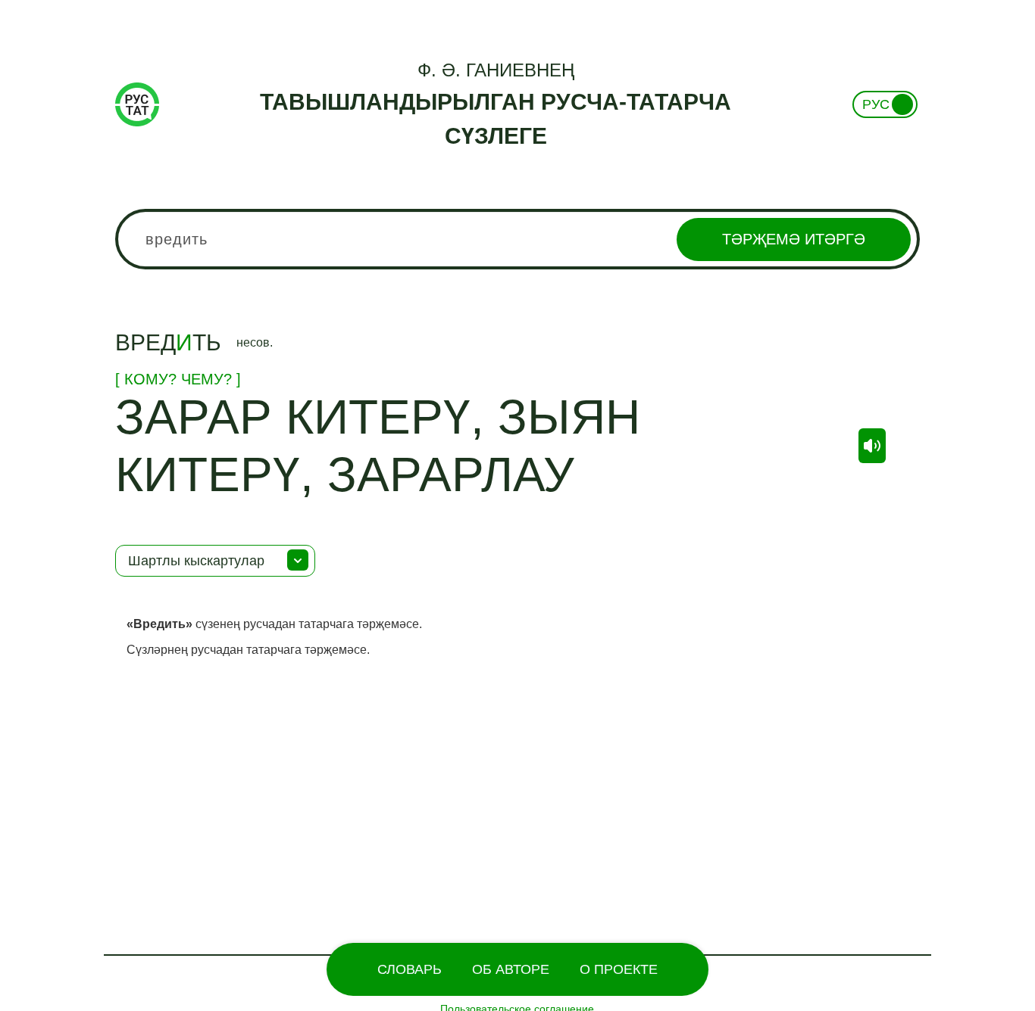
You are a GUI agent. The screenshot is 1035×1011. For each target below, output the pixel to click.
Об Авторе (510, 969)
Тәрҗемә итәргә (793, 239)
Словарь (409, 969)
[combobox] (518, 239)
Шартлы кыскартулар (196, 560)
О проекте (619, 969)
